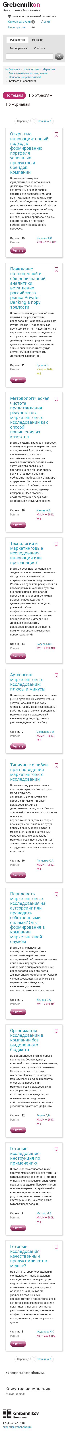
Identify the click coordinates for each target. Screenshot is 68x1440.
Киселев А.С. (44, 238)
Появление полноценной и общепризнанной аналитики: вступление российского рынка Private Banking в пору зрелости (28, 288)
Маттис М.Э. (44, 1213)
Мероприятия (18, 48)
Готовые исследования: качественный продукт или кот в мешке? (28, 1256)
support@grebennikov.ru (17, 1427)
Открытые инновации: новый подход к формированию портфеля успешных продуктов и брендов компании (29, 153)
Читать (18, 250)
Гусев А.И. (43, 365)
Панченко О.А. (45, 860)
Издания (37, 39)
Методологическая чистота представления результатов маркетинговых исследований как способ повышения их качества (29, 417)
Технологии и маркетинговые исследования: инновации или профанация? (26, 553)
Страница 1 (24, 121)
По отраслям (41, 95)
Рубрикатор (17, 39)
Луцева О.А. (44, 999)
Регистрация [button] (16, 27)
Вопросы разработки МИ (25, 77)
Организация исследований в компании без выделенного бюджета (26, 1040)
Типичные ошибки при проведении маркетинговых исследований (29, 772)
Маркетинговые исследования (28, 73)
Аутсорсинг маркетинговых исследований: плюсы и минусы (27, 682)
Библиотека (12, 69)
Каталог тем (31, 69)
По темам (14, 95)
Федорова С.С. (46, 1331)
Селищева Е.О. (45, 731)
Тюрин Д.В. (43, 1115)
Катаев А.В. (44, 510)
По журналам (18, 104)
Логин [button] (45, 21)
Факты (38, 48)
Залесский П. (45, 644)
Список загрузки (21, 21)
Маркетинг (49, 69)
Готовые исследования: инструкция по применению (25, 1155)
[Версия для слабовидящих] (33, 27)
